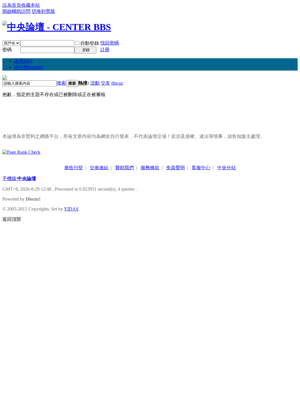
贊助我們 (124, 167)
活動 (95, 83)
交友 (105, 83)
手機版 (9, 178)
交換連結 (99, 167)
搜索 (61, 83)
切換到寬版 (43, 11)
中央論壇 (26, 178)
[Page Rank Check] (21, 152)
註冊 (105, 49)
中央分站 (226, 167)
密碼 (7, 49)
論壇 (23, 61)
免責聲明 (175, 167)
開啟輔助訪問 (16, 11)
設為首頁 (11, 5)
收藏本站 (30, 5)
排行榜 (28, 67)
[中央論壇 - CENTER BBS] (56, 27)
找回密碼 (109, 42)
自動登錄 (89, 43)
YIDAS (71, 208)
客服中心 (201, 167)
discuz (117, 83)
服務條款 (150, 167)
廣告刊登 (73, 167)
